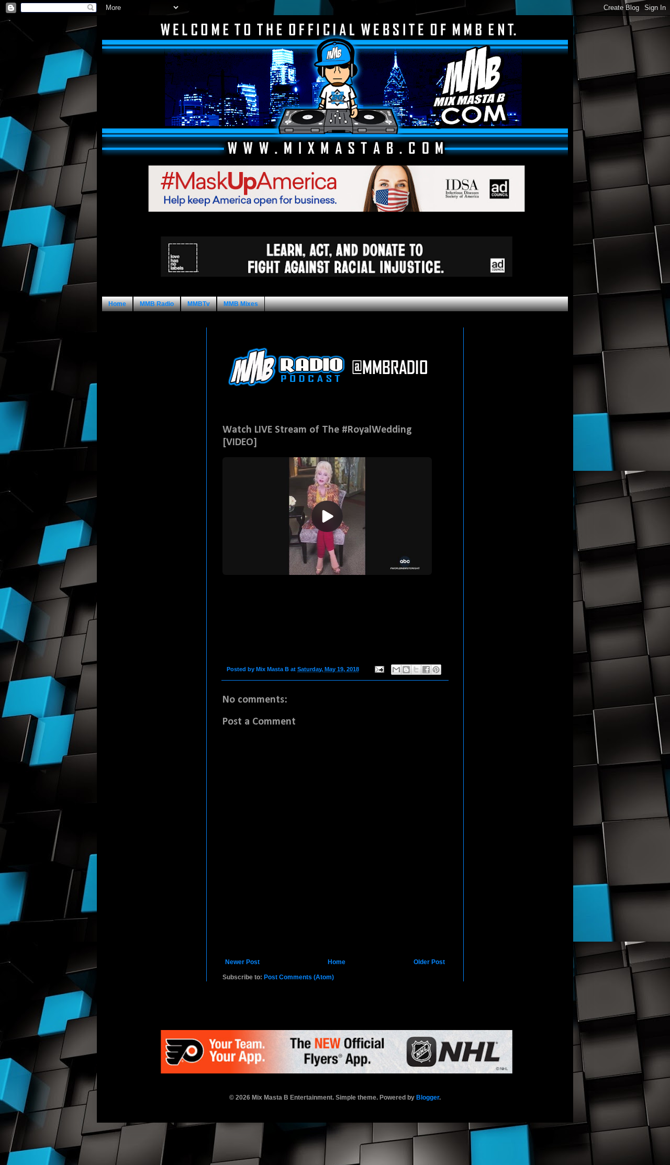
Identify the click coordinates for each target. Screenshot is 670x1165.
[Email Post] (379, 669)
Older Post (429, 962)
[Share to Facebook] (426, 669)
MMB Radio (157, 304)
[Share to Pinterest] (436, 669)
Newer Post (242, 962)
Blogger (427, 1097)
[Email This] (396, 669)
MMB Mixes (241, 304)
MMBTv (198, 304)
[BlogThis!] (406, 669)
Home (117, 304)
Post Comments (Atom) (299, 977)
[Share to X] (416, 669)
